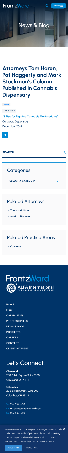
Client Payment (17, 348)
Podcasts (13, 332)
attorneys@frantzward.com (25, 408)
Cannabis (15, 246)
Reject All (32, 448)
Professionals (17, 321)
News (6, 104)
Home (10, 304)
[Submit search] (64, 152)
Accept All (13, 448)
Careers (12, 337)
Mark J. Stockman (20, 216)
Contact (12, 343)
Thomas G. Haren (20, 210)
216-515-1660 (17, 404)
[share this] (5, 135)
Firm (9, 310)
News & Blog (15, 326)
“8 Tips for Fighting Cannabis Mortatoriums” (30, 116)
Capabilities (15, 315)
